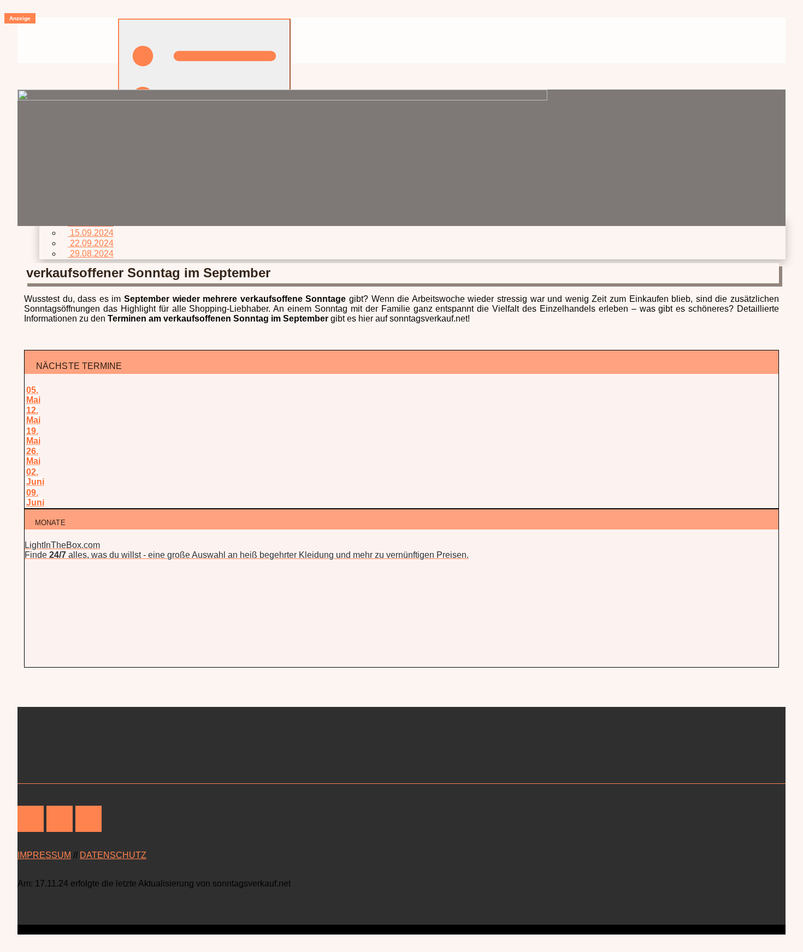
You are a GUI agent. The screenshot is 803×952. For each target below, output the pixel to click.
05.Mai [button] (33, 394)
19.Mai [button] (33, 435)
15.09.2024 (91, 232)
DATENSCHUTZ (113, 855)
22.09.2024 (91, 243)
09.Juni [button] (35, 497)
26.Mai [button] (33, 456)
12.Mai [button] (33, 415)
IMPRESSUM (44, 855)
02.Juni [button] (35, 476)
